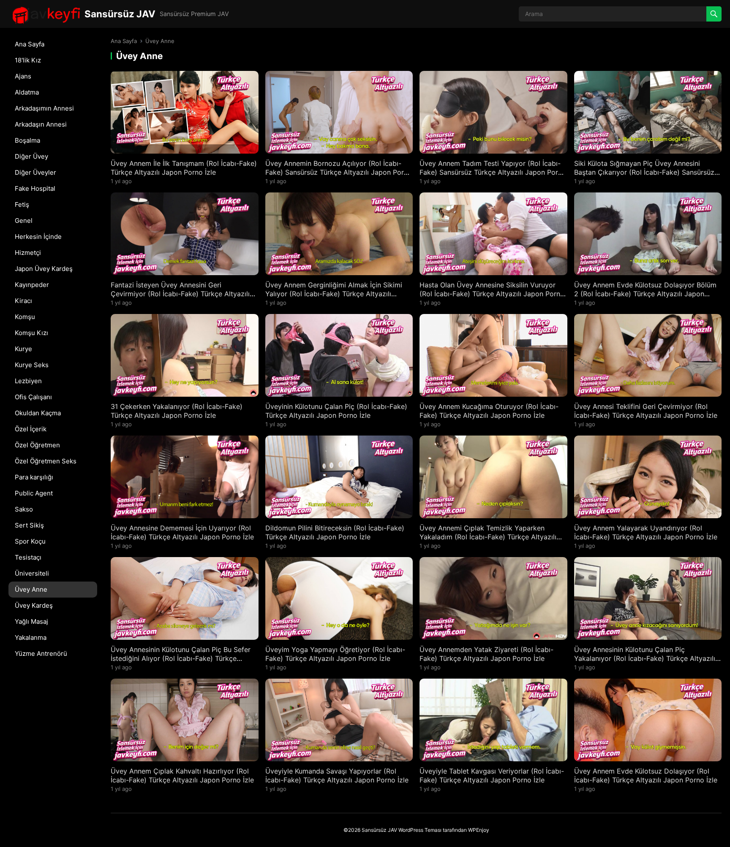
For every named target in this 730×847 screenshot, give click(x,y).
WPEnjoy (478, 830)
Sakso (24, 509)
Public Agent (34, 493)
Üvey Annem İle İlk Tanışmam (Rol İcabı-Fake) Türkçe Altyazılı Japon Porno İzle (184, 167)
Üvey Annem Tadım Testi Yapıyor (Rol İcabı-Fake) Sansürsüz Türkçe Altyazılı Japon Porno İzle (492, 172)
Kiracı (23, 301)
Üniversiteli (32, 573)
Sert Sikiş (29, 525)
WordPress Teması (419, 830)
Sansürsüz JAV (119, 13)
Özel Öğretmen (37, 445)
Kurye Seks (32, 365)
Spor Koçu (30, 541)
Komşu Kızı (31, 333)
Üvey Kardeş (34, 605)
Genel (24, 220)
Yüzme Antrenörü (41, 653)
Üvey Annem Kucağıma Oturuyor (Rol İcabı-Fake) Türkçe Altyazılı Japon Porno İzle (488, 410)
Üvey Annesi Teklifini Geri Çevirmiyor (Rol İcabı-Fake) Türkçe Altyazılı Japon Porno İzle (645, 410)
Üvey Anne (31, 589)
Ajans (23, 76)
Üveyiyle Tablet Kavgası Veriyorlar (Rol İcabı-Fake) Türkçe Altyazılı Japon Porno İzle (491, 775)
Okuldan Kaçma (38, 413)
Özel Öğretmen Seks (45, 461)
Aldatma (27, 92)
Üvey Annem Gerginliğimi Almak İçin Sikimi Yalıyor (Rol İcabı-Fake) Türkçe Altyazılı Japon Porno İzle (333, 294)
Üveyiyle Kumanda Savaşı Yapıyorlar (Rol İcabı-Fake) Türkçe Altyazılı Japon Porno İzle (337, 775)
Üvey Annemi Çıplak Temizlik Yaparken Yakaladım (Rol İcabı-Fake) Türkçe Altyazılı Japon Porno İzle (487, 537)
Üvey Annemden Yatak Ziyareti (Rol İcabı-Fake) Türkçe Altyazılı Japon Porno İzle (486, 654)
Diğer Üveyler (35, 172)
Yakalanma (30, 637)
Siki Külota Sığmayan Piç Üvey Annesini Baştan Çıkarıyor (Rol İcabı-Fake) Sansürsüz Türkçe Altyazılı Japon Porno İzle (644, 172)
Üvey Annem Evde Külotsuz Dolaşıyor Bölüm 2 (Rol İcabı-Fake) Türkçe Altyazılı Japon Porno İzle (645, 294)
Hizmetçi (28, 253)
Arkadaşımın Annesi (44, 108)
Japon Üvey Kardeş (44, 269)
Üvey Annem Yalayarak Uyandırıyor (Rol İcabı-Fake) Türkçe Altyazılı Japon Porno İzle (645, 532)
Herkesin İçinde (38, 237)
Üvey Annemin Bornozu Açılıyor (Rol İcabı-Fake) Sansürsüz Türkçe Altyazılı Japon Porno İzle (338, 172)
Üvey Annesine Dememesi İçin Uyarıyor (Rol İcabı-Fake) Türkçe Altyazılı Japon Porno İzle (182, 532)
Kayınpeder (32, 285)
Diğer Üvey (31, 156)
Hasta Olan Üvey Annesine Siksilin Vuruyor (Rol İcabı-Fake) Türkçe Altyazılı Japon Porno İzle (491, 294)
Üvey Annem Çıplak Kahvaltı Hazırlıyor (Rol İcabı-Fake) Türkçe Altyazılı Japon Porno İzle (182, 775)
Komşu (25, 317)
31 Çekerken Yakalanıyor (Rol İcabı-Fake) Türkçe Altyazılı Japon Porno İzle (176, 410)
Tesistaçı (28, 557)
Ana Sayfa (29, 44)
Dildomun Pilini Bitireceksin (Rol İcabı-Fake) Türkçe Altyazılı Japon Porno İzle (334, 532)
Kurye (23, 349)
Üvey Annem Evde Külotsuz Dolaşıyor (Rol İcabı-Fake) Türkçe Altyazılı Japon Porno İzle (645, 775)
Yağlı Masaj (31, 621)
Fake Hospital (35, 188)
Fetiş (22, 204)
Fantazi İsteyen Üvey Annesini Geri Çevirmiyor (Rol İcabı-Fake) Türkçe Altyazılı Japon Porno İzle (180, 294)
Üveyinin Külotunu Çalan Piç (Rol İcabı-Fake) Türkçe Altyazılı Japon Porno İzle (336, 410)
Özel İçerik (30, 429)
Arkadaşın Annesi (41, 124)
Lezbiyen (28, 381)
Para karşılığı (34, 477)
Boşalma (27, 140)
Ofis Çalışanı (33, 397)
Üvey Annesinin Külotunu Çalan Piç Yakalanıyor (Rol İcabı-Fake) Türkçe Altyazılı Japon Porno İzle (644, 658)
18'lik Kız (28, 60)
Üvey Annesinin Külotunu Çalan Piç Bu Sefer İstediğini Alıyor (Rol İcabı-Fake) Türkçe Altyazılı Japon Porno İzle (181, 658)
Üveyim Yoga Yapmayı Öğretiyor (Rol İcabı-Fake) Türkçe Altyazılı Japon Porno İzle (335, 654)
